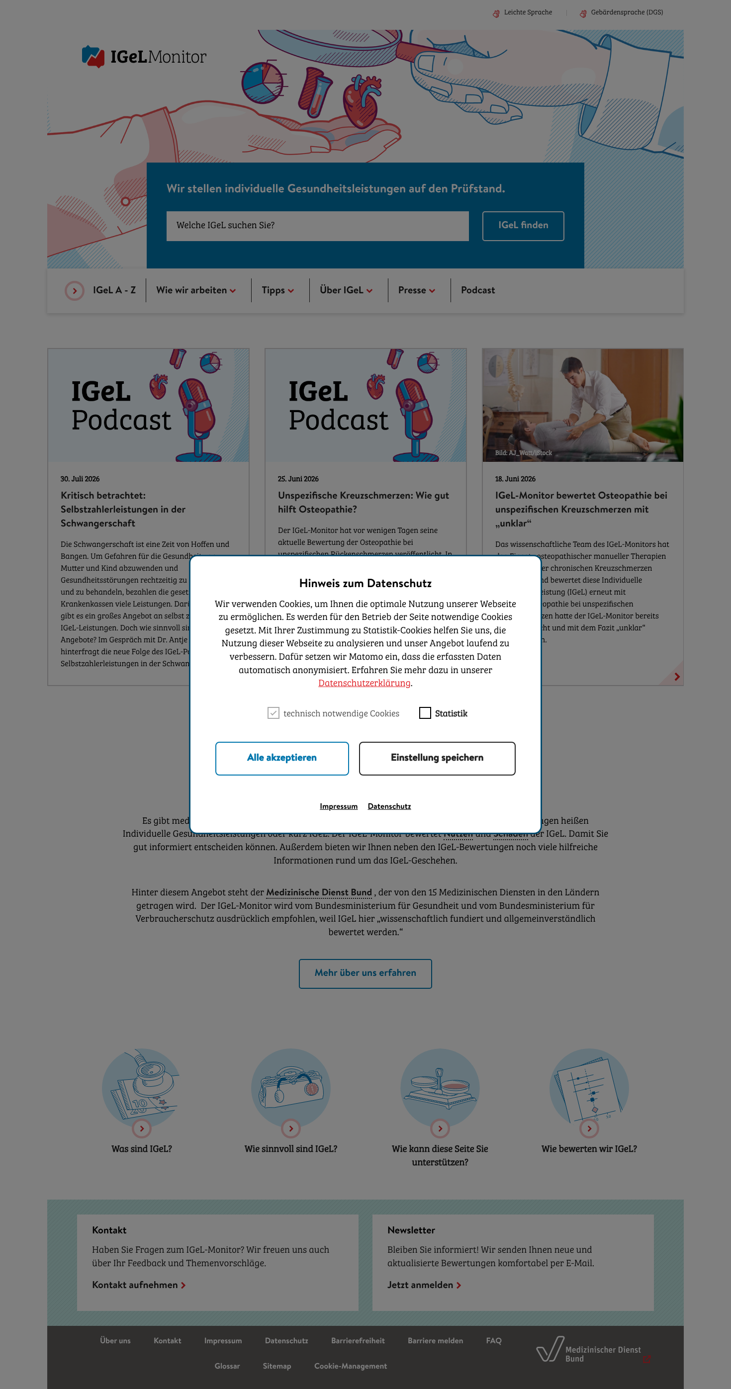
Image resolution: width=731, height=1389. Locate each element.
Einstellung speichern (437, 759)
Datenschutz (389, 807)
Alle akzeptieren (282, 759)
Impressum (339, 807)
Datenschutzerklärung (364, 684)
